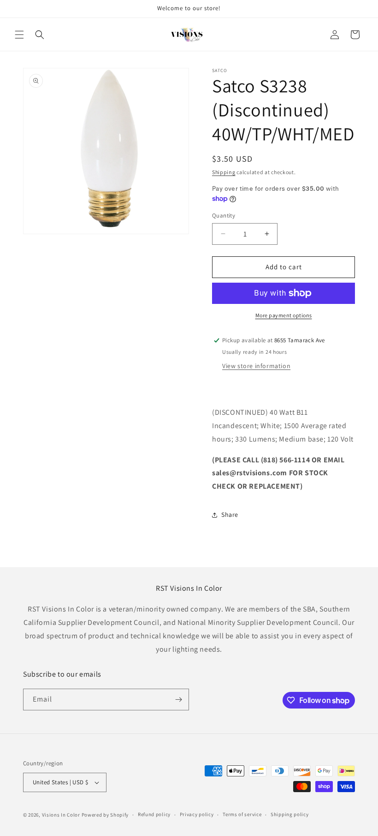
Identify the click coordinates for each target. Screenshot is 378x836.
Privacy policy (197, 814)
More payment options (283, 315)
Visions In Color (61, 815)
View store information (256, 366)
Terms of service (242, 814)
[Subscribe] (178, 699)
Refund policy (154, 814)
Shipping (224, 172)
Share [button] (229, 514)
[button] (19, 34)
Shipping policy (290, 814)
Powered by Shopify (105, 815)
